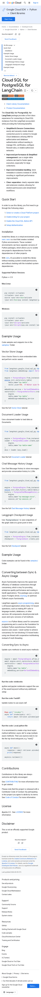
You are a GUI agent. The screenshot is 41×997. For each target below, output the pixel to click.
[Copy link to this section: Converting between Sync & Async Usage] (20, 576)
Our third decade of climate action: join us (18, 981)
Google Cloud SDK (16, 9)
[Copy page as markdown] (32, 91)
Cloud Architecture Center (11, 937)
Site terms (25, 973)
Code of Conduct (12, 797)
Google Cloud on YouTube (11, 961)
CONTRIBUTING (11, 782)
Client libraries (17, 13)
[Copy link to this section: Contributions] (21, 768)
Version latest (10, 75)
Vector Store (16, 408)
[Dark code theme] (36, 290)
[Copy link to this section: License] (13, 806)
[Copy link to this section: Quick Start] (18, 199)
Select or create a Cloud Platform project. (22, 213)
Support (5, 908)
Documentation (14, 27)
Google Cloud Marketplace (11, 891)
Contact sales (7, 894)
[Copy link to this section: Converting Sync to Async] (31, 645)
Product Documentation (15, 108)
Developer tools (27, 27)
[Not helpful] (19, 34)
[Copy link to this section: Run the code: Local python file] (29, 725)
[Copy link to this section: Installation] (15, 232)
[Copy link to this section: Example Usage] (23, 336)
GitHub (4, 925)
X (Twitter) (6, 958)
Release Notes (7, 912)
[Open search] (25, 2)
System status (7, 915)
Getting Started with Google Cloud (14, 929)
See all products (7, 883)
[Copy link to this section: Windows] (11, 309)
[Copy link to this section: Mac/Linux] (13, 283)
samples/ (6, 345)
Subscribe (34, 986)
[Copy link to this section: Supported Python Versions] (27, 272)
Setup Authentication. (14, 225)
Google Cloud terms (10, 977)
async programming (26, 603)
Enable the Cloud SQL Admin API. (19, 221)
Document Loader (18, 457)
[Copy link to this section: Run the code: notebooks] (25, 681)
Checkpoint (15, 546)
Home (4, 27)
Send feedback (11, 39)
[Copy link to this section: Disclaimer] (17, 824)
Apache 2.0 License (8, 863)
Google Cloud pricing (9, 887)
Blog (3, 950)
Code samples (7, 933)
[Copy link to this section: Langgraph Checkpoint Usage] (35, 515)
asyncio (5, 621)
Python (33, 9)
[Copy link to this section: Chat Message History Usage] (34, 463)
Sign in (35, 3)
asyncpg (23, 596)
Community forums (9, 904)
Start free (8, 19)
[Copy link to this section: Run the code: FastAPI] (22, 698)
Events (4, 954)
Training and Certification (11, 940)
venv (3, 239)
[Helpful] (16, 34)
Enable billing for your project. (18, 217)
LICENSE (19, 812)
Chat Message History (20, 508)
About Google (7, 973)
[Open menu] (3, 3)
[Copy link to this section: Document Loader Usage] (30, 414)
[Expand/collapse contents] (14, 45)
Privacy (16, 973)
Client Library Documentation (17, 104)
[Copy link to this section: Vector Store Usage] (25, 351)
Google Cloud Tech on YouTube (13, 965)
